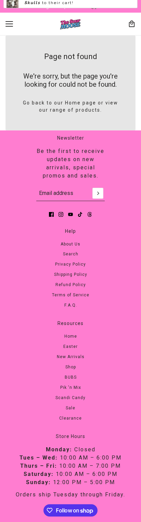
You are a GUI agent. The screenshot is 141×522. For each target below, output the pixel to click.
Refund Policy (70, 284)
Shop (70, 367)
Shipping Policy (70, 274)
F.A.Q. (70, 305)
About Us (70, 244)
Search (70, 254)
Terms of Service (70, 295)
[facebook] (51, 214)
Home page (80, 102)
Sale (70, 408)
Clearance (70, 418)
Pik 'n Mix (70, 387)
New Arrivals (71, 356)
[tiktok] (80, 214)
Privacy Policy (70, 264)
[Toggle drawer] (9, 24)
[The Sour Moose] (70, 24)
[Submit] (97, 193)
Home (70, 336)
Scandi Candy (70, 397)
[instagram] (61, 214)
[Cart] (132, 24)
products (88, 110)
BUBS (71, 377)
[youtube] (70, 214)
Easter (70, 346)
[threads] (89, 214)
